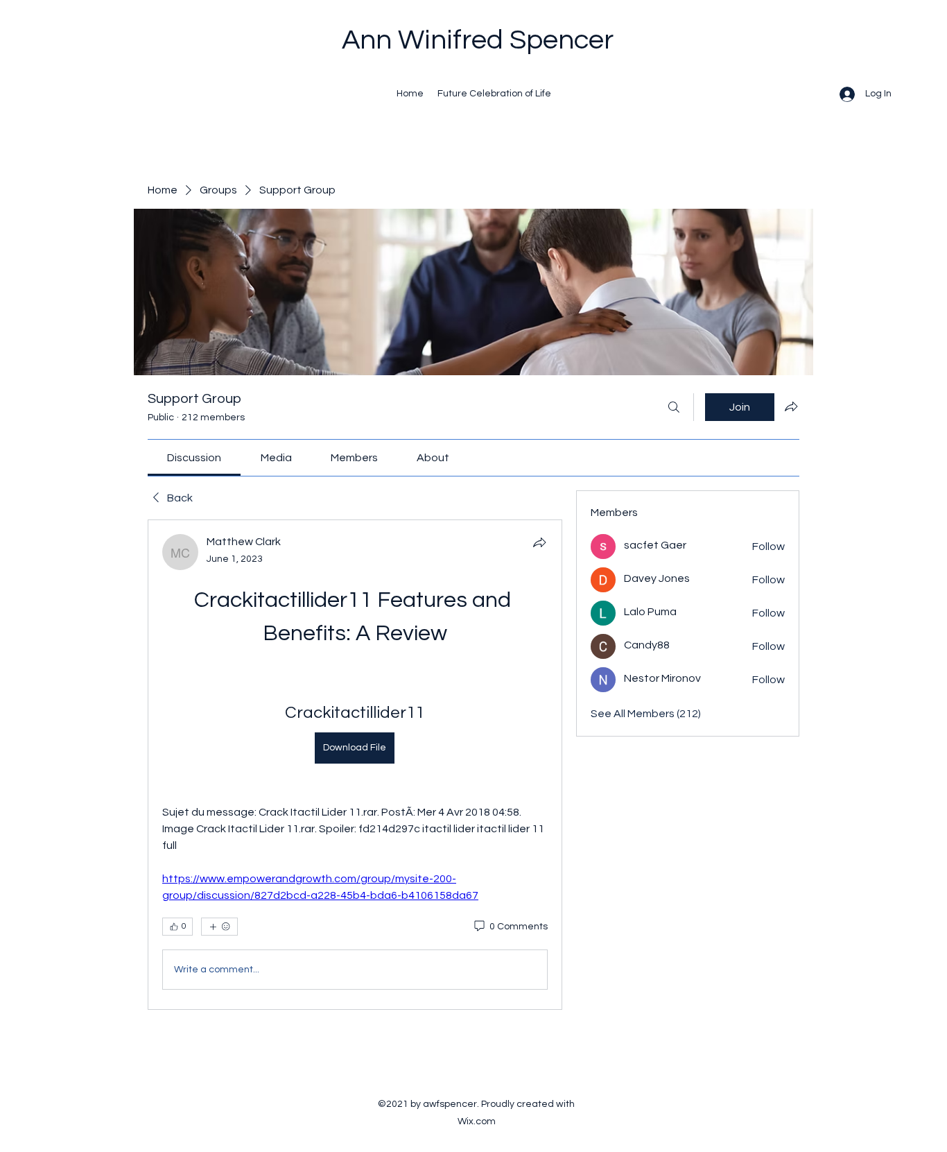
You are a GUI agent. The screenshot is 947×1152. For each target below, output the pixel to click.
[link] (194, 457)
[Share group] (791, 406)
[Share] (539, 542)
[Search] (674, 407)
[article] (355, 764)
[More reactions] (219, 927)
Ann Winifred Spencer (478, 40)
